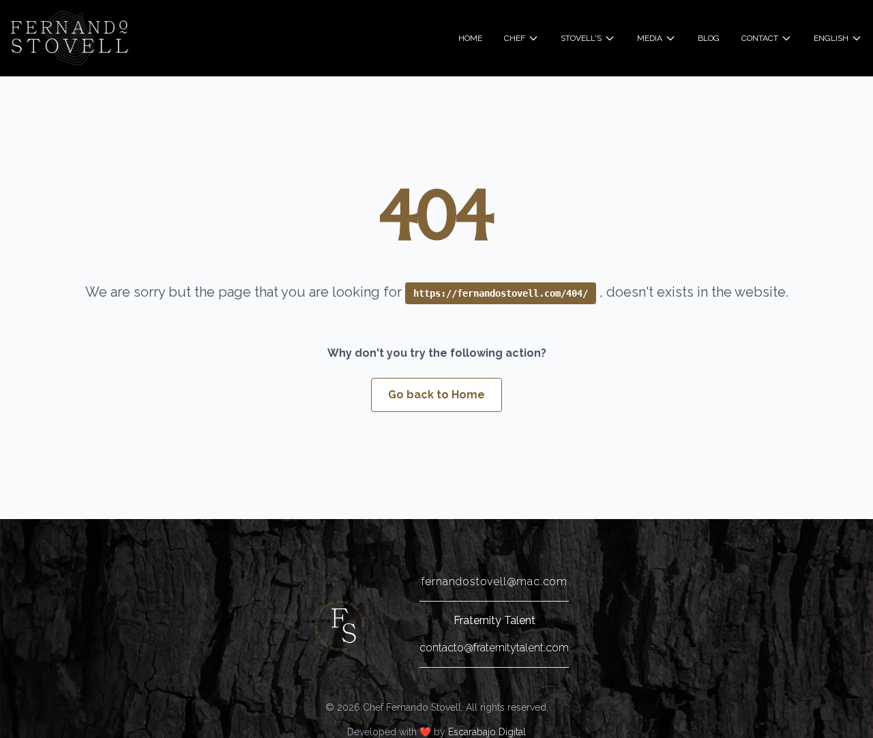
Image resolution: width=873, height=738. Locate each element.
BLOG (709, 38)
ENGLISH (831, 38)
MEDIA (649, 38)
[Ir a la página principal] (340, 626)
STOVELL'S (581, 38)
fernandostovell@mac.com (494, 581)
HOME (470, 38)
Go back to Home (436, 394)
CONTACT (759, 38)
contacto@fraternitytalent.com (494, 647)
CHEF (514, 38)
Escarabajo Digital (487, 731)
